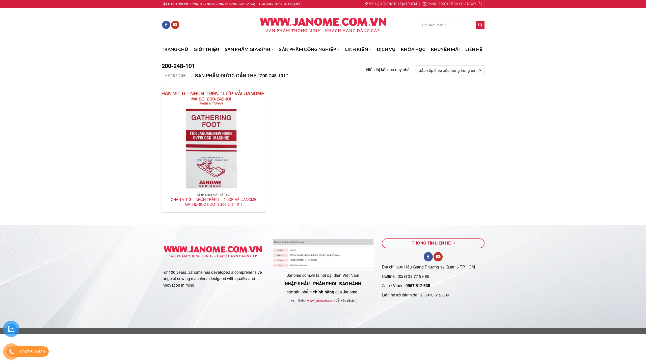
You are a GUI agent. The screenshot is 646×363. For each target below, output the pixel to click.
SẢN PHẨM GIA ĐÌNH (247, 49)
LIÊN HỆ (473, 49)
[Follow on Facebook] (166, 25)
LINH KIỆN (356, 49)
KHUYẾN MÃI (445, 49)
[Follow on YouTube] (175, 25)
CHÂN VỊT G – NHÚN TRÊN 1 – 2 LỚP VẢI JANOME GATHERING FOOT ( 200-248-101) (214, 201)
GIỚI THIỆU (206, 49)
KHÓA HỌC (413, 49)
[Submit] (480, 25)
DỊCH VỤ (386, 49)
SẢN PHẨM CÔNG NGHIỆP (307, 49)
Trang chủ (175, 75)
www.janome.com (321, 300)
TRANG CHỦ (175, 49)
